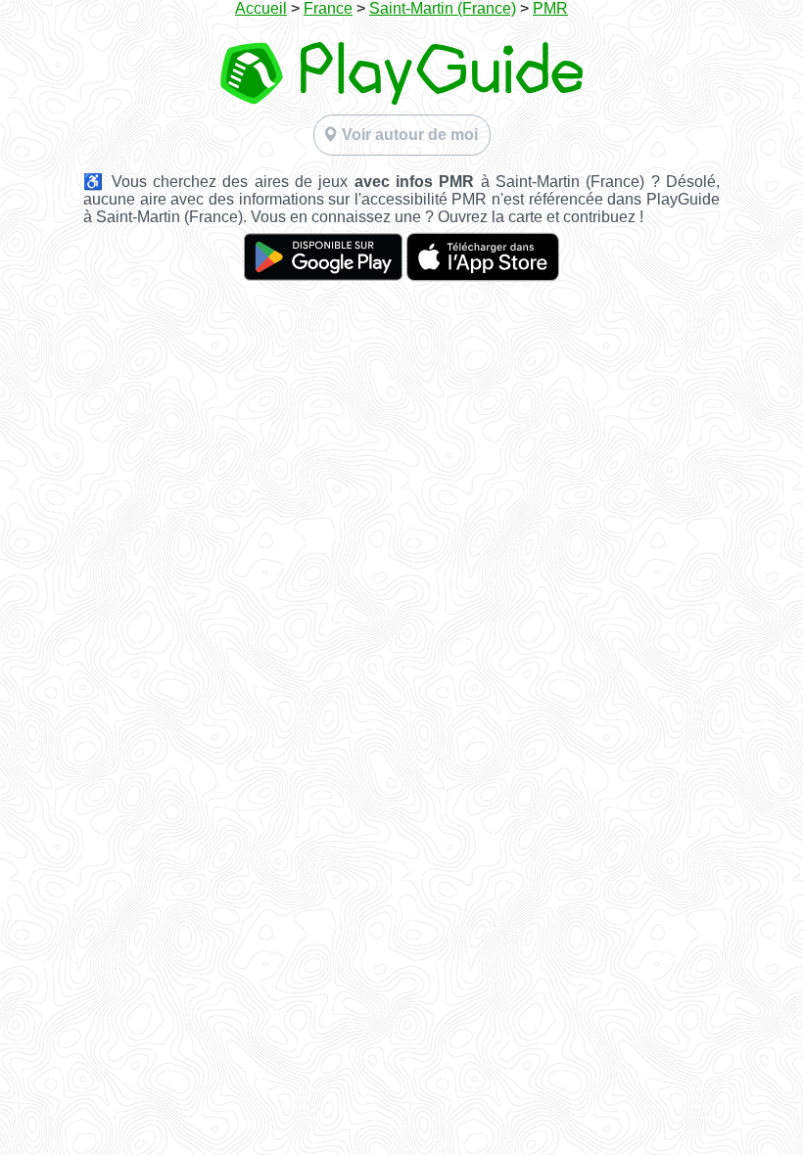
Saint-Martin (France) (442, 8)
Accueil (261, 8)
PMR (550, 8)
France (328, 8)
